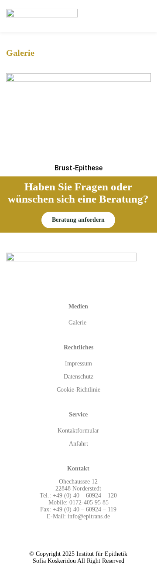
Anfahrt (78, 443)
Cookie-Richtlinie (78, 389)
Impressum (78, 363)
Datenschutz (78, 376)
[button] (78, 220)
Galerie (78, 322)
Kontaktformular (78, 430)
